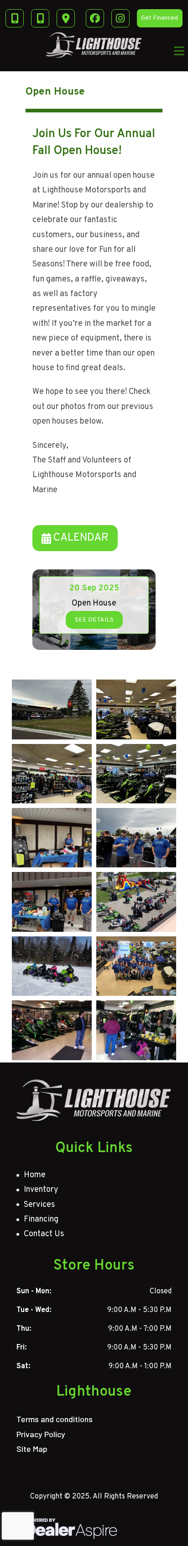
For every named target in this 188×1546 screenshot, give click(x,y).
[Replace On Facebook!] (95, 18)
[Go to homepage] (94, 1100)
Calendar (81, 538)
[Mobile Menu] (179, 51)
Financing (41, 1219)
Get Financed (159, 18)
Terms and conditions (54, 1419)
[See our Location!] (66, 18)
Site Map (31, 1449)
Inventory (41, 1190)
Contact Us (44, 1234)
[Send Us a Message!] (14, 18)
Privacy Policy (40, 1434)
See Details (94, 620)
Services (39, 1205)
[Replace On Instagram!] (120, 18)
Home (35, 1175)
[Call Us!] (40, 18)
